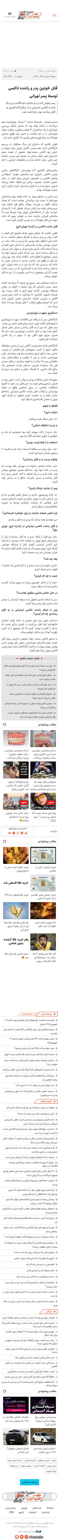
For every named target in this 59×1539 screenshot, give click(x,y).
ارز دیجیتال (14, 1465)
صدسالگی (36, 1508)
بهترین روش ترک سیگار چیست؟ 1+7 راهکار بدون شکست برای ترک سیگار (32, 1333)
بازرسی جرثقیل (43, 1460)
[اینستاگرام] (26, 1537)
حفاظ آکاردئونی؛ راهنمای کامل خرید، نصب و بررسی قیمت (29, 1377)
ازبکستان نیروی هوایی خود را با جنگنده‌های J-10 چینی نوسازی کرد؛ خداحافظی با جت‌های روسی (33, 1192)
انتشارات (32, 1512)
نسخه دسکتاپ (29, 1482)
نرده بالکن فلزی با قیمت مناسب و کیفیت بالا (34, 1357)
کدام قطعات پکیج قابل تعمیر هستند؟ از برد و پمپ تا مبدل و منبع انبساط (29, 1383)
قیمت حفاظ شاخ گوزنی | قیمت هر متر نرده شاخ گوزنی (31, 1371)
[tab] (48, 1014)
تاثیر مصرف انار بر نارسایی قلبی (40, 1270)
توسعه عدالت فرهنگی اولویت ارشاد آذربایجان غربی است (30, 1157)
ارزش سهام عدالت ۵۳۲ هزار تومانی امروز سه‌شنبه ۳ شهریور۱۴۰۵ (34, 1041)
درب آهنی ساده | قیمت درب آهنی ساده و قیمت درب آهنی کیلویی (31, 1364)
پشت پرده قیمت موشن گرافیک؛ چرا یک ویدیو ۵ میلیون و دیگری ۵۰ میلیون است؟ (31, 1341)
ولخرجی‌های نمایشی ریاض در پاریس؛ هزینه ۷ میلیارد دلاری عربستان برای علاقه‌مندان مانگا (30, 1140)
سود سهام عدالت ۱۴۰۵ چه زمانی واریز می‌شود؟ (34, 1048)
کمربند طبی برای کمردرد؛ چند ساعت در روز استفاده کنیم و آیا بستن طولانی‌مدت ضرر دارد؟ (30, 1324)
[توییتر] (22, 1537)
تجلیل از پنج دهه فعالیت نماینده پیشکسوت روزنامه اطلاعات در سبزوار (33, 1164)
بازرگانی (49, 1311)
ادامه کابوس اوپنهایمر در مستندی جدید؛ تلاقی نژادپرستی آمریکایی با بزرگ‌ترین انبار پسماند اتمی (31, 1122)
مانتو (54, 1460)
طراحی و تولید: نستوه (26, 1531)
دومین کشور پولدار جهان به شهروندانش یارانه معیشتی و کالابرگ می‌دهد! (30, 705)
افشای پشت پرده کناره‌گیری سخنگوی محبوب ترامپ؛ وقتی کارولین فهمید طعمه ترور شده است (32, 715)
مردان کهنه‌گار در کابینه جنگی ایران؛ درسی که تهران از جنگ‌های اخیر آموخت (31, 687)
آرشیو (21, 1512)
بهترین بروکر (26, 1465)
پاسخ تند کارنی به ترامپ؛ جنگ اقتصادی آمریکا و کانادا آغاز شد (31, 1220)
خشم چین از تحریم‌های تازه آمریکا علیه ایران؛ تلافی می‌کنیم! (28, 1069)
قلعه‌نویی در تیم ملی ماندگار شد (40, 1264)
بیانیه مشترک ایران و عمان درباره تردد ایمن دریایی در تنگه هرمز (30, 1303)
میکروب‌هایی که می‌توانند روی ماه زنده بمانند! (34, 1252)
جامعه (41, 70)
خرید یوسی (51, 1465)
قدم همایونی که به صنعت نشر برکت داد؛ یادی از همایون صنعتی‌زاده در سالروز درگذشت (31, 1150)
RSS (12, 1512)
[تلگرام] (17, 1537)
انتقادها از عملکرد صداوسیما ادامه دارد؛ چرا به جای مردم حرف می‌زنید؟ (31, 1284)
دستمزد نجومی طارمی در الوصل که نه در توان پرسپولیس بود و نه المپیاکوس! (31, 1093)
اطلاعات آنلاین (29, 15)
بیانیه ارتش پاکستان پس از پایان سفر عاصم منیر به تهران (29, 1054)
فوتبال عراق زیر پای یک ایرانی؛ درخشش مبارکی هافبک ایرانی (28, 1318)
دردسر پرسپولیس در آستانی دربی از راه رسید (35, 1276)
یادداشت (45, 1512)
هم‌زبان (24, 1508)
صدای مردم (11, 1508)
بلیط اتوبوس (51, 1471)
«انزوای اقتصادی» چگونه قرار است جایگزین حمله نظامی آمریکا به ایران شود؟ (33, 696)
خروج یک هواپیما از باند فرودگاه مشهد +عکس (34, 1258)
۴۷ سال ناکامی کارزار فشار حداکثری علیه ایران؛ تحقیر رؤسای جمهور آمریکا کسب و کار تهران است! (30, 1173)
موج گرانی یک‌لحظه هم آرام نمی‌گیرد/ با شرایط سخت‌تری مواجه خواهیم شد (31, 1078)
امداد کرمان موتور (15, 1460)
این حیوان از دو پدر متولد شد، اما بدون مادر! (35, 1085)
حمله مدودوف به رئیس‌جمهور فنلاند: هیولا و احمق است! (29, 1237)
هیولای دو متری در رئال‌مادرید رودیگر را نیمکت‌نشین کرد (30, 1107)
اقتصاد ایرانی (39, 1465)
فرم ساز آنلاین (30, 1460)
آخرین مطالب (46, 1101)
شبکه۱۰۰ (50, 1508)
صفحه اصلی (51, 70)
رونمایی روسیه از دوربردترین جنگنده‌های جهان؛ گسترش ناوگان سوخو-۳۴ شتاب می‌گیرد (32, 1201)
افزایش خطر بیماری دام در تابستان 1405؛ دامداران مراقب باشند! (31, 1350)
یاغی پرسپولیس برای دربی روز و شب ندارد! (35, 1113)
